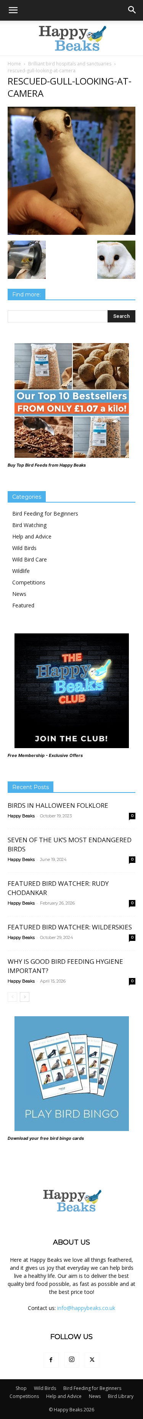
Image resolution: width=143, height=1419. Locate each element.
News (19, 593)
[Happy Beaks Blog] (72, 38)
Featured (23, 605)
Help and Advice (31, 536)
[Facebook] (51, 1360)
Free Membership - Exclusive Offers (45, 755)
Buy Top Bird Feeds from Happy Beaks (47, 465)
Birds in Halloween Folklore (58, 805)
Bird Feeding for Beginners (45, 513)
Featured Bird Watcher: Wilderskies (70, 927)
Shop (21, 1388)
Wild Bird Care (29, 559)
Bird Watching (29, 525)
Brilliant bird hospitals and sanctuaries (69, 63)
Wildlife (21, 570)
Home (14, 63)
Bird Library (120, 1396)
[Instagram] (71, 1359)
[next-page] (24, 997)
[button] (13, 10)
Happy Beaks (21, 816)
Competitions (28, 582)
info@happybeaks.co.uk (86, 1308)
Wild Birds (24, 548)
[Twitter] (92, 1360)
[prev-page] (12, 997)
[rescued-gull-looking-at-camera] (71, 232)
